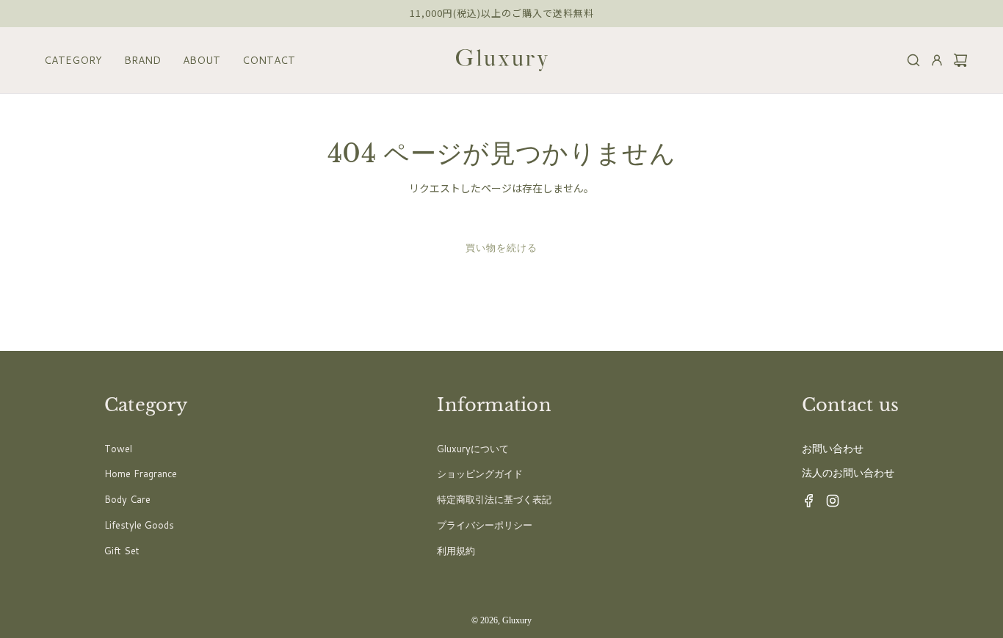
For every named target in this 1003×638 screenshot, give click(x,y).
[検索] (909, 60)
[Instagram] (828, 504)
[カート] (956, 60)
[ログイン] (932, 60)
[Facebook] (804, 504)
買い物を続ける (501, 247)
